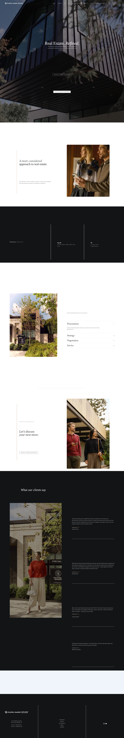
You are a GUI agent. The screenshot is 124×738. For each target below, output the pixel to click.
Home (54, 3)
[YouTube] (106, 723)
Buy (65, 3)
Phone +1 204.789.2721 (16, 724)
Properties (60, 3)
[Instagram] (104, 723)
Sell (68, 3)
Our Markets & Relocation (77, 3)
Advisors (86, 3)
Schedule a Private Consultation (62, 74)
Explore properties (113, 3)
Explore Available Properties (62, 91)
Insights (96, 3)
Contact (102, 3)
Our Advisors (62, 723)
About (91, 3)
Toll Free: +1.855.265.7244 (16, 726)
